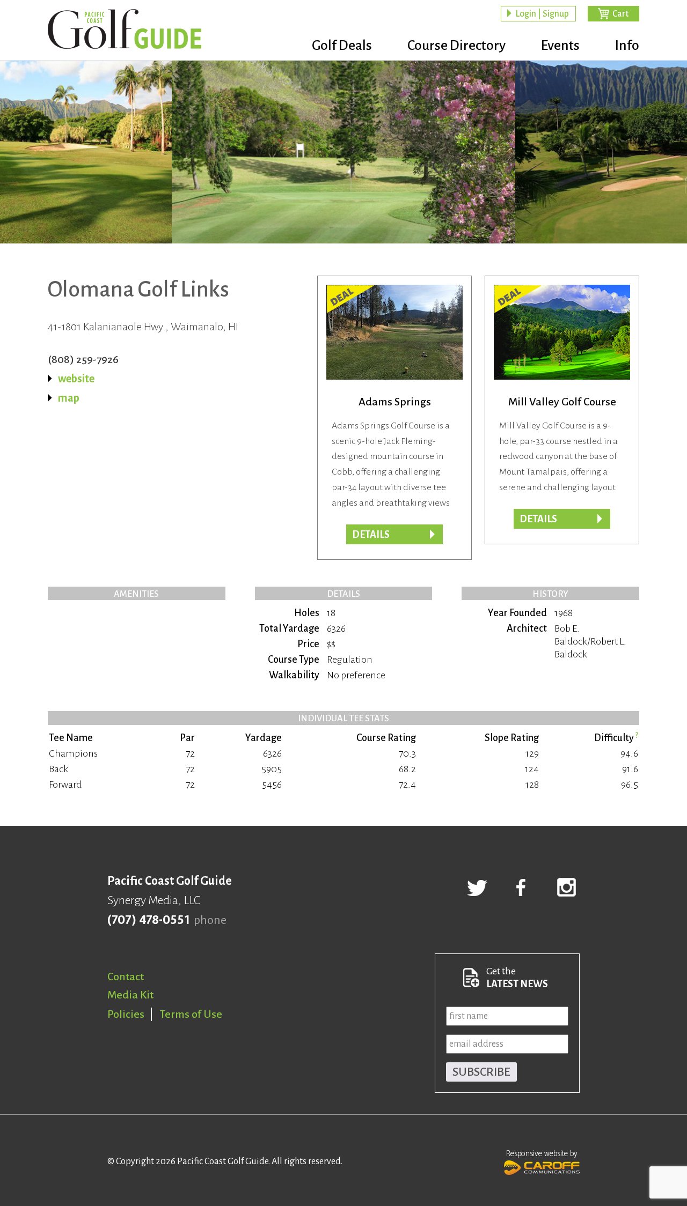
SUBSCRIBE (481, 1072)
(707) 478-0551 (148, 920)
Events (560, 45)
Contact (125, 976)
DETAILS (538, 519)
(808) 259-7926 (83, 359)
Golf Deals (342, 45)
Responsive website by (542, 1153)
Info (627, 45)
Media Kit (130, 995)
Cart (620, 14)
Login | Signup (542, 14)
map (68, 398)
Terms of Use (191, 1014)
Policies (125, 1014)
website (76, 378)
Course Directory (456, 45)
